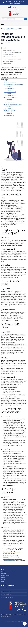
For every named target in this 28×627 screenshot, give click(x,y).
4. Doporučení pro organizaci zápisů (13, 104)
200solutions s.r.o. (22, 621)
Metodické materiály (11, 28)
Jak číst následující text (10, 82)
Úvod (5, 81)
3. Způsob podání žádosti (10, 97)
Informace (9, 86)
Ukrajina (3, 571)
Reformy (3, 579)
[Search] (25, 19)
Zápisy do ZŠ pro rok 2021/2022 (9, 77)
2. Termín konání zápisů (10, 92)
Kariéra (3, 577)
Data (2, 581)
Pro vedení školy (5, 575)
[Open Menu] (2, 24)
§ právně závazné (11, 88)
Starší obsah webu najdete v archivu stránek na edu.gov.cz (15, 2)
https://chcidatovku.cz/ (8, 373)
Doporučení (9, 90)
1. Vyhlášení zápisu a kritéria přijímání (13, 84)
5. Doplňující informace (9, 110)
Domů (2, 28)
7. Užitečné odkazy (9, 115)
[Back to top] (25, 624)
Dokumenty (4, 573)
